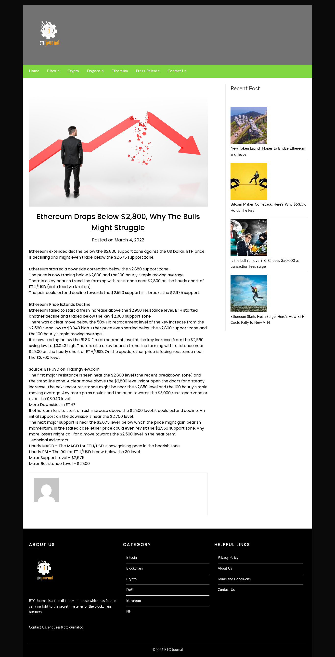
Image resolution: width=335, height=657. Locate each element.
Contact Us (177, 71)
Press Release (148, 71)
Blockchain (134, 568)
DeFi (129, 590)
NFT (129, 611)
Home (34, 71)
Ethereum (120, 71)
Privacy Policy (228, 557)
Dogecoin (95, 71)
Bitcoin (53, 71)
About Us (225, 568)
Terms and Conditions (234, 579)
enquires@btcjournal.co (65, 627)
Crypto (73, 71)
